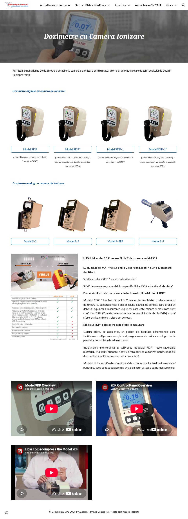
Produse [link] (120, 5)
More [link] (169, 5)
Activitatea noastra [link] (53, 5)
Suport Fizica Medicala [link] (90, 5)
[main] (94, 36)
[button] (183, 5)
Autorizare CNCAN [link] (148, 5)
